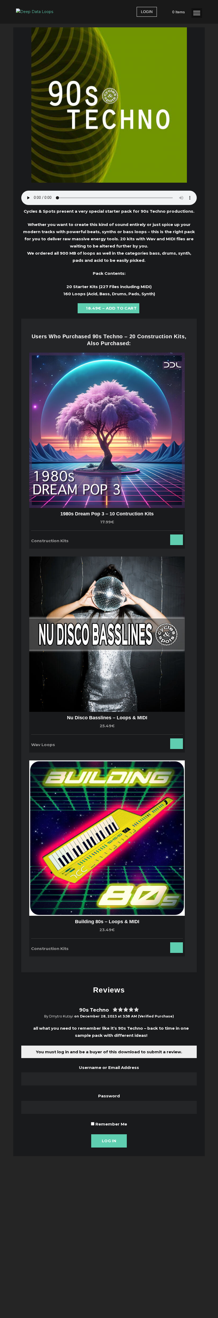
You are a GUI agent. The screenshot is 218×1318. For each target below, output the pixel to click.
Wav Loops (43, 744)
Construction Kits (50, 540)
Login (147, 12)
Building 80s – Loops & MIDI (107, 921)
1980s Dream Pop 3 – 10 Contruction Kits (107, 513)
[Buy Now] (166, 538)
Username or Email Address (109, 1067)
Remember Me (110, 1124)
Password (109, 1095)
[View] (159, 538)
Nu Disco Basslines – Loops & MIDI (107, 717)
